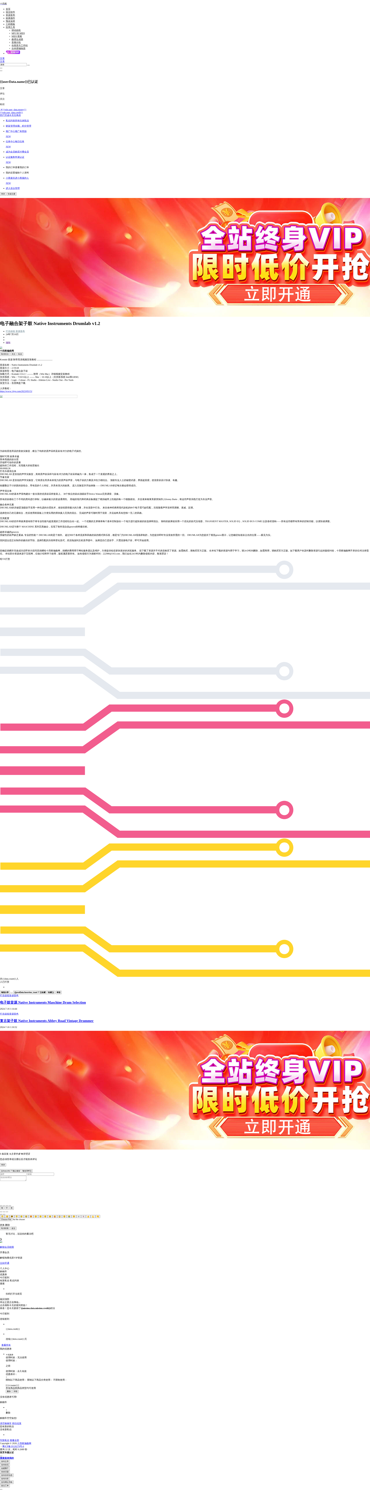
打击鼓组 (10, 331)
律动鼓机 (16, 30)
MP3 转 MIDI (18, 33)
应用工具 (10, 27)
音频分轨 (16, 42)
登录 (3, 194)
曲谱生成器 (17, 39)
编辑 (8, 342)
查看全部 (14, 1440)
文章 (2, 61)
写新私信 (4, 1440)
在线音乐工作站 (20, 45)
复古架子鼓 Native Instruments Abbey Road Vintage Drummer (47, 1021)
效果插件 (10, 18)
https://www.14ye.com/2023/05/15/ (16, 391)
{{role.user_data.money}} (13, 109)
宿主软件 (10, 12)
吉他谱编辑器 (18, 48)
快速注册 (11, 194)
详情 (15, 1391)
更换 (2, 1225)
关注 (13, 354)
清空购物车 (6, 1423)
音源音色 (10, 15)
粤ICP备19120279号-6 (13, 1446)
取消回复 (5, 1228)
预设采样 (10, 21)
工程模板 (10, 24)
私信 (20, 354)
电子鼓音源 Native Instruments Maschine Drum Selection (43, 1002)
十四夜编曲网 (24, 1443)
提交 (13, 1228)
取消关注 (5, 354)
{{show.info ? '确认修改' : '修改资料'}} (16, 1171)
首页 (8, 9)
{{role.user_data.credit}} (11, 112)
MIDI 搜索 (17, 36)
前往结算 (16, 1423)
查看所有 (6, 1345)
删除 (7, 1225)
